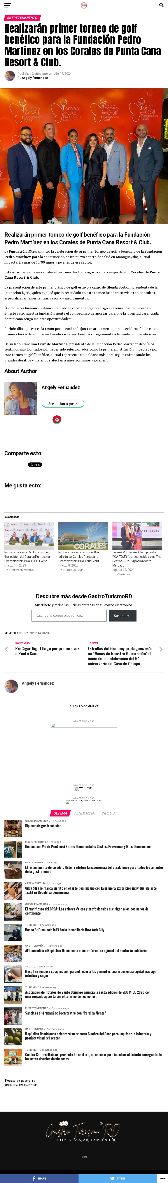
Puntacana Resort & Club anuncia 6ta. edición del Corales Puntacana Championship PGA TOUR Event (27, 557)
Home (84, 1157)
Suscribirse (122, 615)
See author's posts (62, 403)
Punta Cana (41, 633)
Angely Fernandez (35, 78)
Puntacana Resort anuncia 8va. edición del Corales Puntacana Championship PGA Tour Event (79, 557)
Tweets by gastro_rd (19, 1081)
